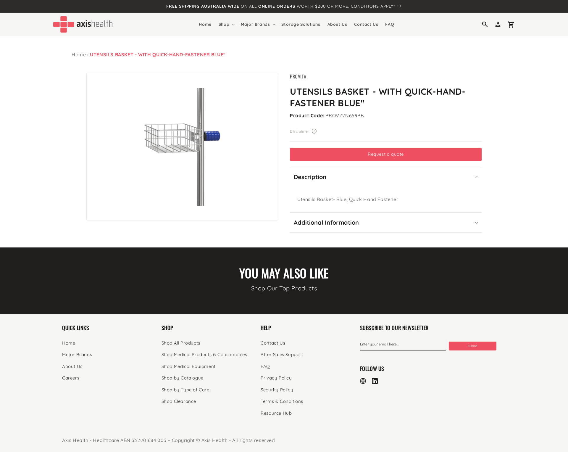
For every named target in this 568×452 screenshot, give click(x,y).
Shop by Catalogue (183, 378)
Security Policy (277, 390)
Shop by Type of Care (185, 390)
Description (310, 177)
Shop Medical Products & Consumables (204, 354)
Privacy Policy (276, 378)
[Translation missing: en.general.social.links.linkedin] (375, 381)
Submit (472, 346)
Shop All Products (181, 343)
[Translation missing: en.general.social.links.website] (363, 381)
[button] (226, 24)
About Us (72, 366)
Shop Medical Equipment (189, 366)
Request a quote (386, 154)
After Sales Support (282, 354)
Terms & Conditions (282, 401)
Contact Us (273, 343)
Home (79, 54)
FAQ (265, 366)
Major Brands (77, 354)
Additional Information (326, 222)
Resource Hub (276, 413)
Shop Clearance (179, 401)
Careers (70, 378)
